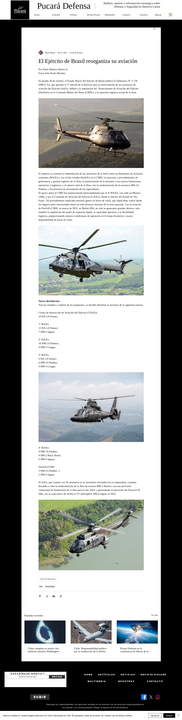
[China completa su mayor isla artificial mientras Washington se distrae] (45, 632)
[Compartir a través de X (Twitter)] (47, 596)
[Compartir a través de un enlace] (60, 596)
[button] (58, 14)
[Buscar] (170, 14)
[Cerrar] (178, 715)
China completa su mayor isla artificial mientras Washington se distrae (45, 650)
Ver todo (154, 615)
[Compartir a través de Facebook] (40, 596)
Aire (41, 586)
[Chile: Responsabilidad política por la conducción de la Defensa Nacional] (91, 632)
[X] (151, 697)
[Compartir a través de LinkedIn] (53, 596)
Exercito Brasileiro (48, 579)
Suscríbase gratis (26, 674)
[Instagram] (158, 697)
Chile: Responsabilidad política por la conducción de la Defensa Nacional (90, 650)
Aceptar (169, 715)
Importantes (50, 586)
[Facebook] (144, 697)
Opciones (155, 715)
